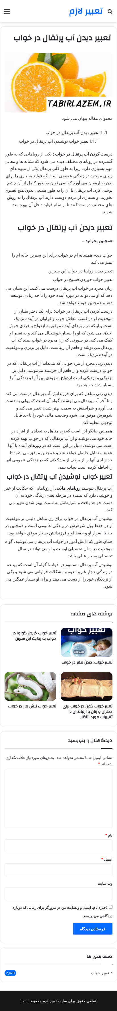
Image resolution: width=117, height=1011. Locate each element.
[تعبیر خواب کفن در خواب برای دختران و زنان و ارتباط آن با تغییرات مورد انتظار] (86, 686)
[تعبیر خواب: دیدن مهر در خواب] (86, 642)
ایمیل (106, 859)
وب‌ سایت (104, 883)
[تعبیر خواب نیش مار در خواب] (30, 686)
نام (108, 835)
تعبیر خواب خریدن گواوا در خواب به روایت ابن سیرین (34, 636)
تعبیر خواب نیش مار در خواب (32, 706)
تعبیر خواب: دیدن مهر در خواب (87, 662)
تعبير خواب (100, 973)
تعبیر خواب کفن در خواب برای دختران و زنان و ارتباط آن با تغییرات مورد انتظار (87, 712)
